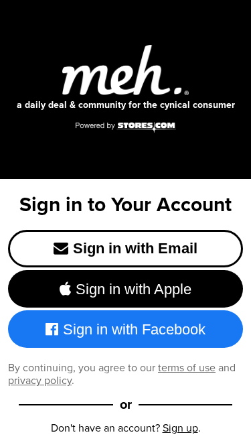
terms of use (187, 367)
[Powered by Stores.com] (126, 128)
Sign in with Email (135, 248)
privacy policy (40, 380)
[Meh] (125, 70)
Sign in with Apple (133, 289)
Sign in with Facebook (134, 329)
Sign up (180, 428)
